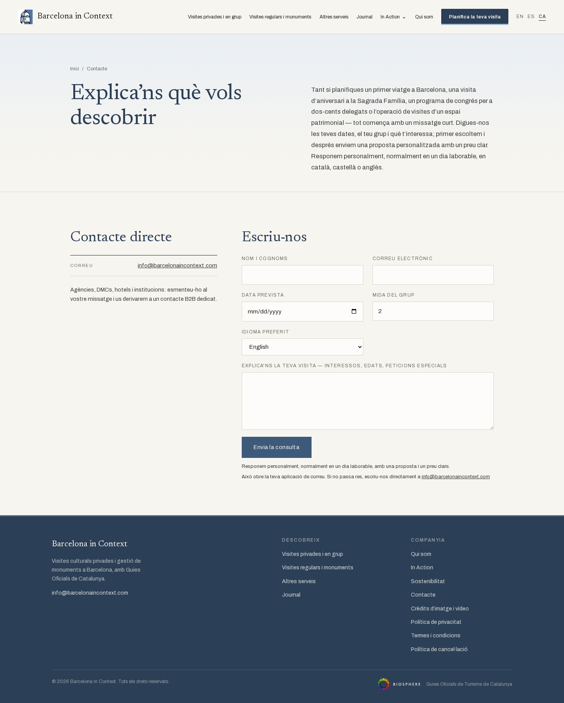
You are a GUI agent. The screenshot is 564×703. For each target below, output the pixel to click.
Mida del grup (394, 295)
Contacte (423, 595)
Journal (364, 17)
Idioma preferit (265, 332)
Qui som (424, 17)
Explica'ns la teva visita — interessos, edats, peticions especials (344, 365)
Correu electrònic (403, 258)
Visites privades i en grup (214, 17)
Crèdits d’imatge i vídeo (440, 609)
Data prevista (263, 295)
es (531, 16)
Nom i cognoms (265, 258)
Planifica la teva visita (475, 17)
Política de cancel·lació (439, 649)
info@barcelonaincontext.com (177, 265)
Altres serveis (334, 17)
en (520, 16)
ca (542, 16)
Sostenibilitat (428, 581)
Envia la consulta (277, 447)
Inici (74, 68)
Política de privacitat (436, 622)
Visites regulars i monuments (280, 17)
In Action (394, 16)
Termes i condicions (435, 635)
